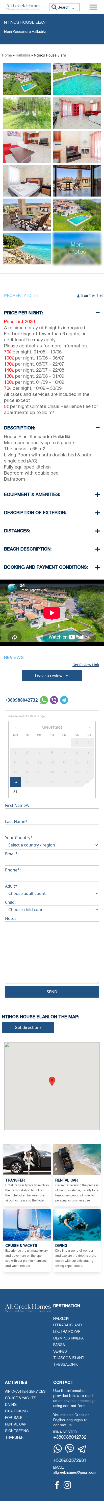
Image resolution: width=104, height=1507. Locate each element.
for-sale (13, 1418)
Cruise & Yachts (20, 1398)
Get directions (28, 1027)
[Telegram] (82, 1449)
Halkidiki (23, 55)
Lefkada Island (67, 1325)
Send (52, 992)
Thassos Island (68, 1358)
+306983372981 (69, 1461)
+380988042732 (21, 700)
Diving (11, 1405)
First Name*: (17, 805)
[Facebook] (57, 1485)
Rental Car (15, 1424)
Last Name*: (17, 821)
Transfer (14, 1437)
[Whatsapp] (57, 1448)
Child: (10, 902)
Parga (59, 1345)
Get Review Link (85, 664)
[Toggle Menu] (93, 7)
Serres (60, 1351)
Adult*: (11, 886)
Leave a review (49, 675)
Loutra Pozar (67, 1332)
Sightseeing (17, 1431)
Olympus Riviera (68, 1338)
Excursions (16, 1411)
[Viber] (69, 1448)
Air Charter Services (25, 1391)
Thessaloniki (66, 1364)
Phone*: (13, 870)
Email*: (12, 854)
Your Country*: (19, 837)
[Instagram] (67, 1485)
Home (7, 55)
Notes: (11, 918)
